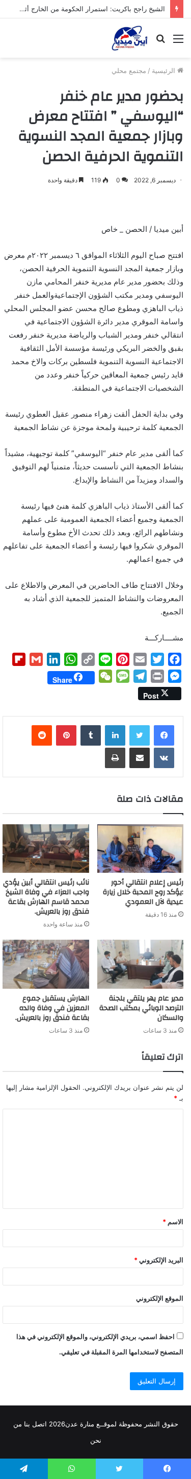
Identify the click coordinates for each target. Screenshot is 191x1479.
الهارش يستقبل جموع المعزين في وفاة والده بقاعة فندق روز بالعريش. (52, 1008)
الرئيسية (164, 70)
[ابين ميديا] (130, 38)
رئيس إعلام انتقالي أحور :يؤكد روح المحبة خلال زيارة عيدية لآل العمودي (143, 892)
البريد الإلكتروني (158, 1260)
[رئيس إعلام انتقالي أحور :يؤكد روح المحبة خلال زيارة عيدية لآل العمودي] (140, 848)
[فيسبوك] (164, 735)
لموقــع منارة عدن (91, 1424)
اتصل (39, 1424)
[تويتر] (139, 735)
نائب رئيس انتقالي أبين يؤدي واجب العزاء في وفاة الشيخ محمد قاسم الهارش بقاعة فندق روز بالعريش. (46, 897)
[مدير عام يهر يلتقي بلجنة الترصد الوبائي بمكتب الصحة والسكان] (140, 964)
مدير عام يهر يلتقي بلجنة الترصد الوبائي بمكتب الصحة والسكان (141, 1008)
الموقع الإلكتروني (159, 1298)
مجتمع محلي (129, 70)
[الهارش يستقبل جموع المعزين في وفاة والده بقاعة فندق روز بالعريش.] (46, 964)
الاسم (172, 1222)
